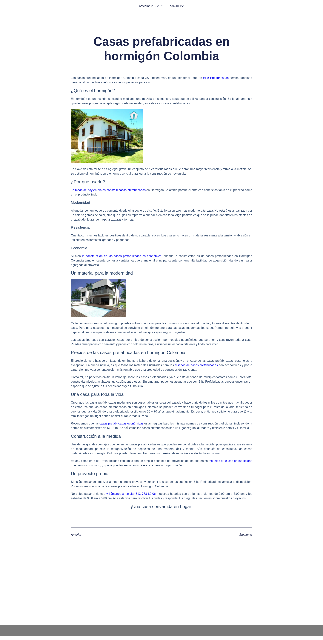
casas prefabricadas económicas (121, 423)
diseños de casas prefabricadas (196, 365)
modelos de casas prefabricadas (230, 460)
